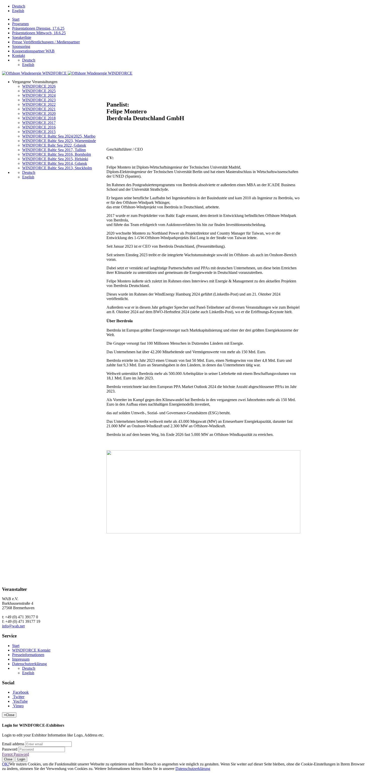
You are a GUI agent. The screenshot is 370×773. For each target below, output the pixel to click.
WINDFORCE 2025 (39, 91)
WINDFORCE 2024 (39, 95)
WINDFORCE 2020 (39, 113)
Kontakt (18, 55)
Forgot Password (15, 754)
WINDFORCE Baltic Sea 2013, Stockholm (57, 168)
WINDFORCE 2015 (39, 132)
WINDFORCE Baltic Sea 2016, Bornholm (56, 154)
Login (21, 759)
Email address (13, 744)
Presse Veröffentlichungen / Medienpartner (46, 42)
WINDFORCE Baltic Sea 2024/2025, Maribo (58, 136)
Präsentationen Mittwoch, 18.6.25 (39, 33)
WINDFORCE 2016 (39, 127)
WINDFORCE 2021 (39, 109)
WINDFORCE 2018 (39, 118)
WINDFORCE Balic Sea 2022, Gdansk (54, 145)
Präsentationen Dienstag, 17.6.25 (38, 28)
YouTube (20, 701)
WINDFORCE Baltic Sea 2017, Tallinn (54, 150)
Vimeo (18, 706)
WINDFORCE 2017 (39, 122)
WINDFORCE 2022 (39, 104)
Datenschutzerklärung (29, 664)
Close (8, 759)
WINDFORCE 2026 (39, 86)
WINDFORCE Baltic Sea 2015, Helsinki (55, 159)
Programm (20, 24)
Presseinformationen (28, 655)
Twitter (18, 697)
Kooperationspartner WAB (33, 51)
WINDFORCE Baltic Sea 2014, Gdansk (54, 163)
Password (9, 749)
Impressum (20, 659)
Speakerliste (21, 37)
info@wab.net (13, 626)
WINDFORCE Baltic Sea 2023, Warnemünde (59, 141)
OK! (5, 764)
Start (15, 19)
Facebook (20, 692)
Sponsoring (21, 46)
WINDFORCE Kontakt (31, 650)
